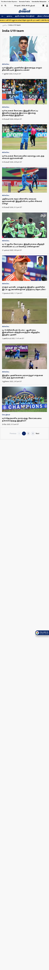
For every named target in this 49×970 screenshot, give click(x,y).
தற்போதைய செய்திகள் (25, 16)
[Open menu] (2, 5)
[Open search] (5, 5)
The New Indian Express (9, 1)
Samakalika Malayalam (39, 1)
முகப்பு (9, 16)
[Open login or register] (47, 6)
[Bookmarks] (43, 6)
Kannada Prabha (24, 1)
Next (37, 433)
